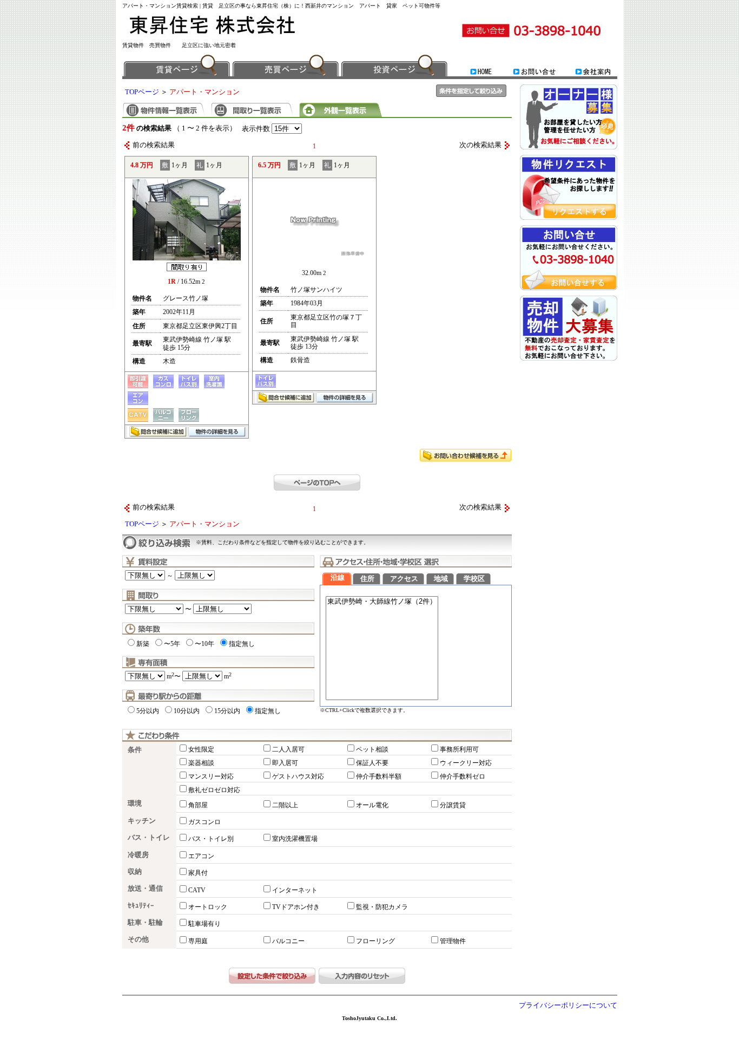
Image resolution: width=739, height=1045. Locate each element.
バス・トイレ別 (211, 838)
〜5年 (172, 644)
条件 (135, 750)
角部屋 (198, 805)
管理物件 (453, 941)
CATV (197, 890)
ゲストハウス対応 (298, 776)
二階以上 (285, 805)
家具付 (198, 873)
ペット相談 (372, 749)
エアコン (201, 856)
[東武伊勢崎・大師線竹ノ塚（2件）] (382, 602)
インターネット (295, 890)
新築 (142, 644)
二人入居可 (288, 749)
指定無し (242, 644)
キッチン (142, 821)
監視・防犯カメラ (382, 907)
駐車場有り (204, 923)
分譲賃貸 (453, 805)
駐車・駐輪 (145, 922)
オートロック (207, 907)
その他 (138, 939)
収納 (135, 872)
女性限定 (201, 749)
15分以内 (227, 711)
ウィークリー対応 (466, 763)
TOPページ (142, 92)
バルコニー (288, 941)
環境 (135, 803)
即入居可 (285, 763)
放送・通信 (145, 888)
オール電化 (372, 805)
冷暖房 (138, 855)
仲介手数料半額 (378, 776)
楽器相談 (201, 763)
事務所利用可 (459, 749)
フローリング (375, 941)
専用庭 (198, 941)
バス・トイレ (149, 837)
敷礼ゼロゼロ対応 (214, 790)
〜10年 (204, 644)
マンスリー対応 (211, 776)
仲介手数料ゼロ (462, 776)
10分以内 (187, 711)
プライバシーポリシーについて (568, 1005)
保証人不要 (372, 763)
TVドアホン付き (296, 907)
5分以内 (147, 711)
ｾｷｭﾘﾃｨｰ (141, 906)
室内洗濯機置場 (295, 838)
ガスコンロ (204, 822)
